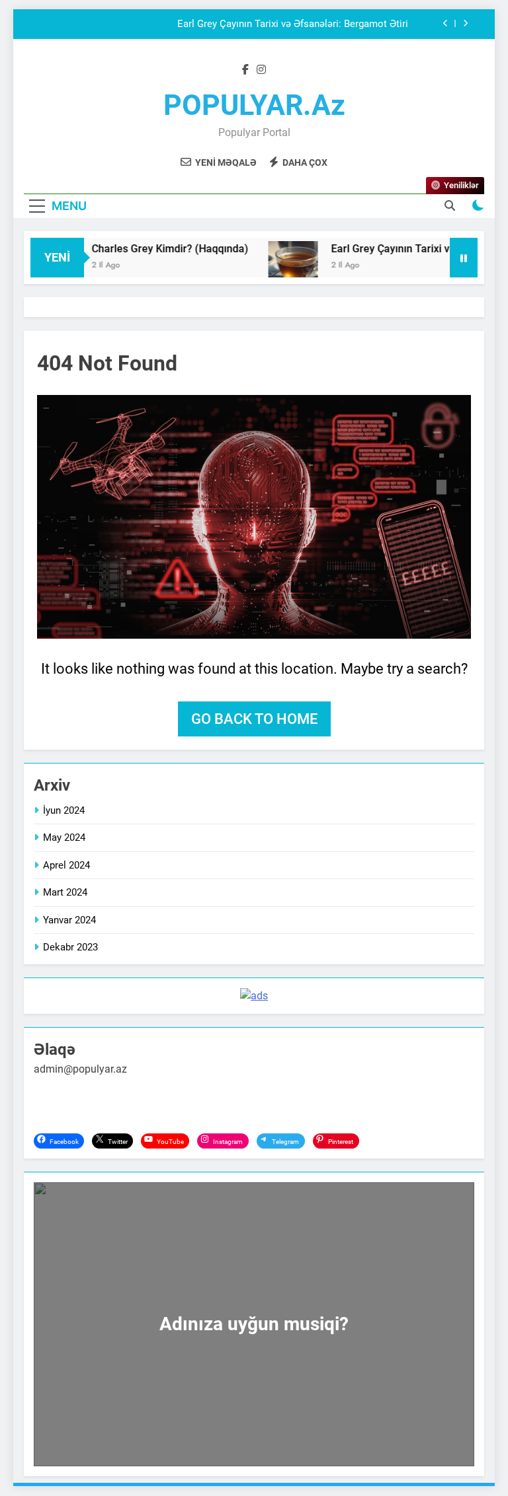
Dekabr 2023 (70, 947)
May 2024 (64, 837)
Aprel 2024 (66, 865)
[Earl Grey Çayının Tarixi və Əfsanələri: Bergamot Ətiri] (279, 266)
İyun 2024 (64, 810)
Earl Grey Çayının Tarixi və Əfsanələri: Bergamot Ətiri (292, 24)
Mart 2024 (65, 892)
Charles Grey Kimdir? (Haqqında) (155, 248)
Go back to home (254, 719)
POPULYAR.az (254, 105)
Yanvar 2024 (69, 920)
